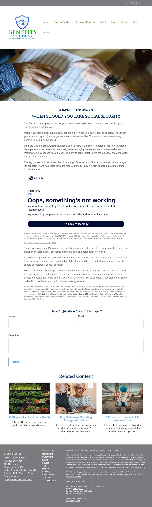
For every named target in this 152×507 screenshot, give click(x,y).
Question (13, 335)
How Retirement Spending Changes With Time (76, 419)
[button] (62, 22)
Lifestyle (46, 471)
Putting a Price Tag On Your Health (29, 417)
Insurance (47, 462)
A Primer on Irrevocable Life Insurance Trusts (122, 419)
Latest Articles (49, 474)
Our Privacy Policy (73, 500)
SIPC (81, 488)
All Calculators (49, 480)
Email (81, 316)
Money (45, 468)
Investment (47, 456)
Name (11, 316)
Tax (44, 465)
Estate (45, 459)
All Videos (47, 477)
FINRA (75, 488)
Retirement (47, 453)
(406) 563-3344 (136, 2)
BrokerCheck (118, 450)
